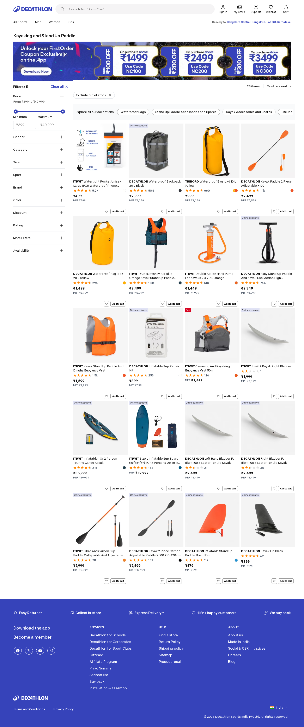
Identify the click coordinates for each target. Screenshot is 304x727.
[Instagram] (51, 651)
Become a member (32, 637)
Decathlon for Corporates (110, 642)
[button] (21, 22)
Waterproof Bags (133, 112)
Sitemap (165, 655)
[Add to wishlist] (106, 211)
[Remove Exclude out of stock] (110, 95)
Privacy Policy (63, 709)
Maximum (45, 117)
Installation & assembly (108, 688)
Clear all (57, 86)
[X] (29, 651)
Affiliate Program (103, 662)
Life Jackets (290, 112)
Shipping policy (171, 648)
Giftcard (96, 655)
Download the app (32, 628)
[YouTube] (40, 651)
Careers (234, 655)
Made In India (239, 642)
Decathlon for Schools (108, 635)
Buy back (97, 681)
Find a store (168, 635)
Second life (99, 675)
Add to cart (118, 211)
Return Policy (170, 642)
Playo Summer (101, 668)
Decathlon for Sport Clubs (111, 648)
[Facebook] (18, 651)
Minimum (20, 117)
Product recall (170, 662)
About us (235, 635)
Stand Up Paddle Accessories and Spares (186, 112)
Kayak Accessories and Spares (249, 112)
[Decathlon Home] (32, 9)
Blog (232, 662)
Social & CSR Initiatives (247, 648)
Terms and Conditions (29, 709)
